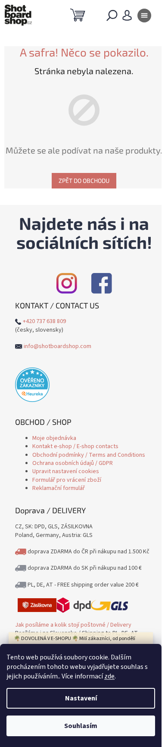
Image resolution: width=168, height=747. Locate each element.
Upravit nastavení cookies (65, 471)
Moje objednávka (54, 438)
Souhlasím (80, 726)
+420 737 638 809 (44, 321)
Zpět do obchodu (84, 180)
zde (109, 676)
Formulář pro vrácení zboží (66, 480)
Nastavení (81, 698)
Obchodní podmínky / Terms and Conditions (88, 455)
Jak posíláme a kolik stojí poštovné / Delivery (73, 625)
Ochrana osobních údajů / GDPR (72, 463)
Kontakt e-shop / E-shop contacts (75, 446)
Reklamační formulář (58, 488)
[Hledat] (112, 17)
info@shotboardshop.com (57, 346)
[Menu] (144, 17)
